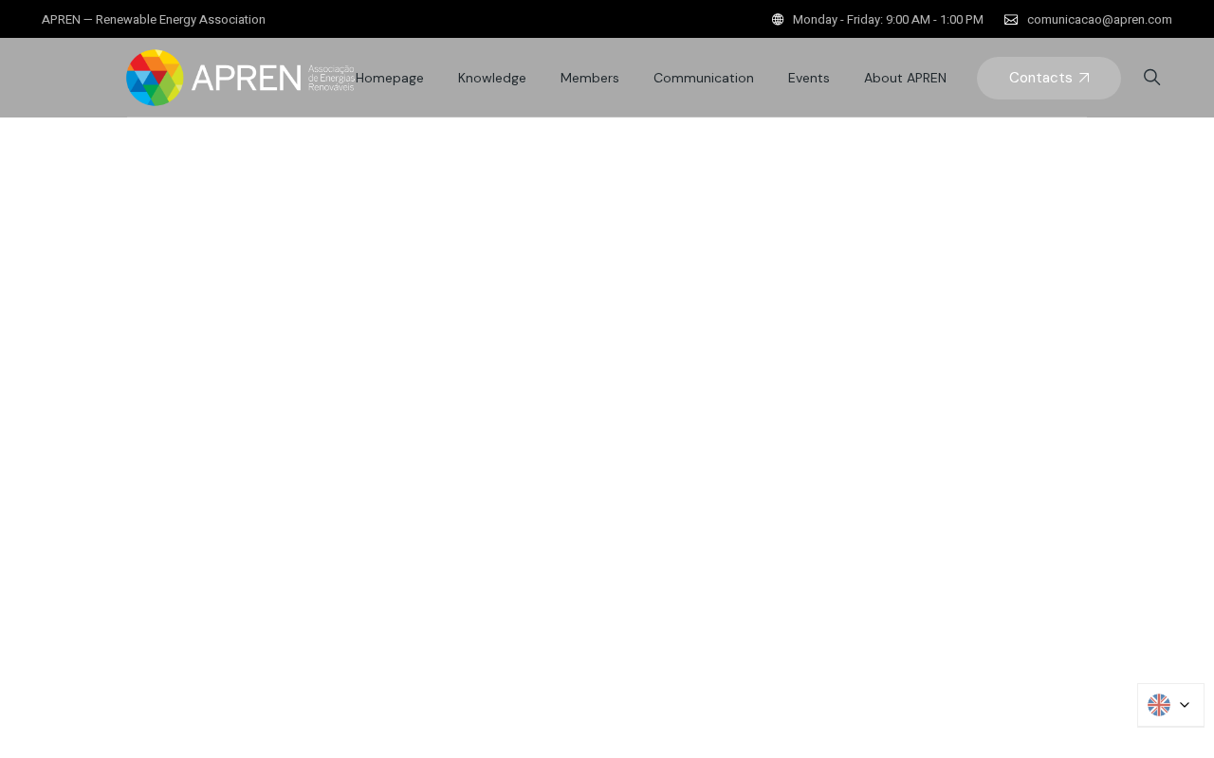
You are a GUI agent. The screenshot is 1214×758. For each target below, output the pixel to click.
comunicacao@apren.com (1099, 19)
